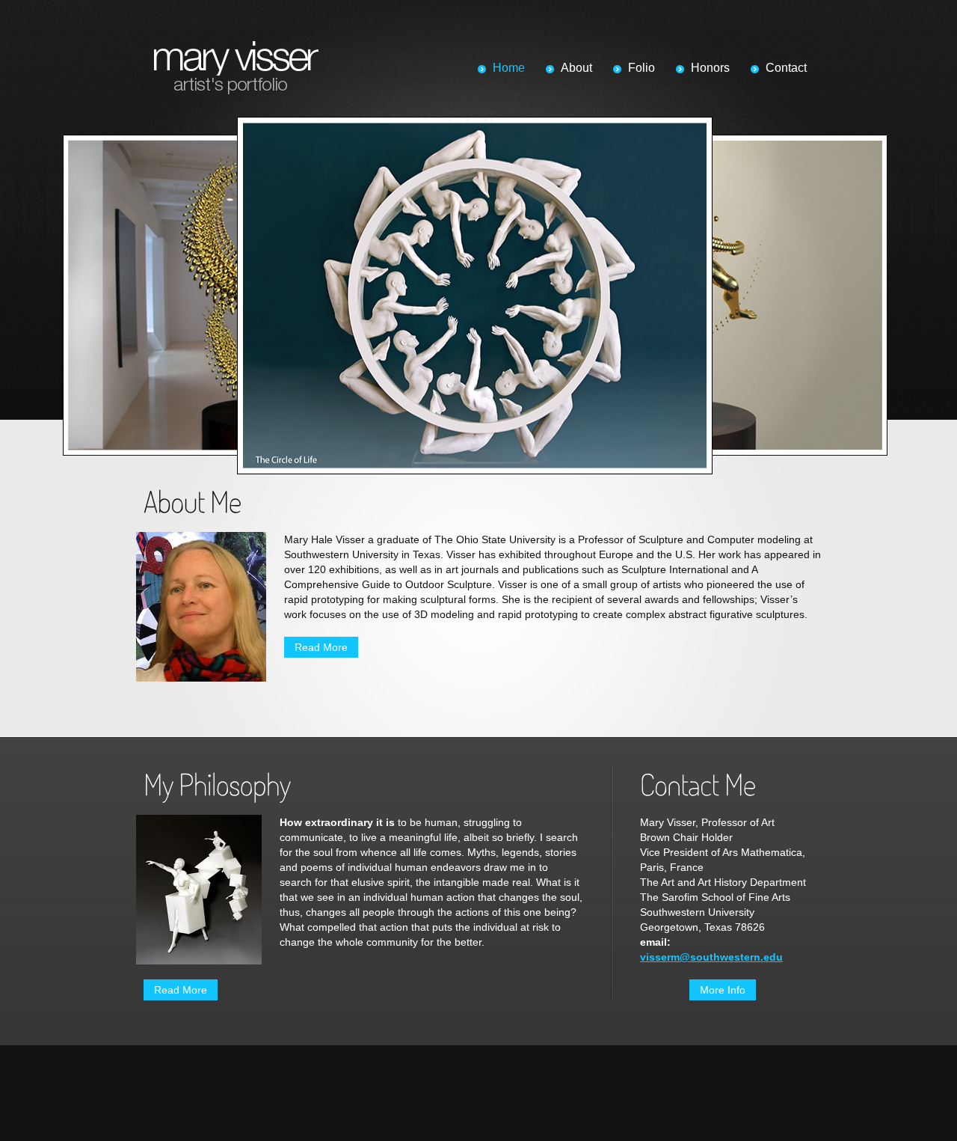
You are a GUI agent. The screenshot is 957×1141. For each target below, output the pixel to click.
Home (509, 67)
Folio (641, 67)
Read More (321, 647)
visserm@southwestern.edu (711, 957)
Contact (786, 67)
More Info (722, 990)
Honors (710, 67)
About (576, 67)
